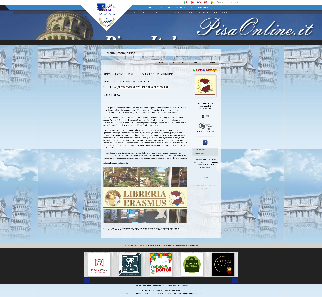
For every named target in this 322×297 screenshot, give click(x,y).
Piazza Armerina (159, 286)
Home (161, 63)
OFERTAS (178, 12)
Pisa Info (167, 12)
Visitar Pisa (166, 8)
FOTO (215, 12)
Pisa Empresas (149, 8)
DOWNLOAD (199, 154)
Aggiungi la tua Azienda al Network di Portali (182, 245)
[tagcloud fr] (205, 70)
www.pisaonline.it (137, 245)
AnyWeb (137, 286)
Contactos (210, 63)
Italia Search (183, 286)
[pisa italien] (206, 2)
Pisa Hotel (155, 12)
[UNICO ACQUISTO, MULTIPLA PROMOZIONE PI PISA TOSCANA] (130, 264)
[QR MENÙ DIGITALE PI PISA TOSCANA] (99, 264)
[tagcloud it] (195, 70)
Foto (195, 63)
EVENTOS (189, 12)
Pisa (136, 8)
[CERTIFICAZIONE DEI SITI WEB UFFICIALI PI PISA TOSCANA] (192, 264)
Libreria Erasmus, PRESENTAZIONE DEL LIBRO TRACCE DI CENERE (141, 229)
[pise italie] (199, 2)
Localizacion (178, 63)
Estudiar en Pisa (184, 8)
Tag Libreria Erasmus (205, 193)
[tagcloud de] (210, 70)
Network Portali (232, 2)
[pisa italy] (192, 2)
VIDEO (224, 12)
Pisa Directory (140, 12)
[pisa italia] (186, 2)
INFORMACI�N (203, 12)
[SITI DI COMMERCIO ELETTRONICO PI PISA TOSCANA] (161, 264)
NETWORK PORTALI (171, 291)
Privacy (205, 177)
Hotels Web (171, 286)
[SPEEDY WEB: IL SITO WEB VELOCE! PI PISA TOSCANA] (223, 264)
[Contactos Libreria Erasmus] (205, 116)
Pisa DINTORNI (200, 150)
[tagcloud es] (215, 70)
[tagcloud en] (200, 70)
